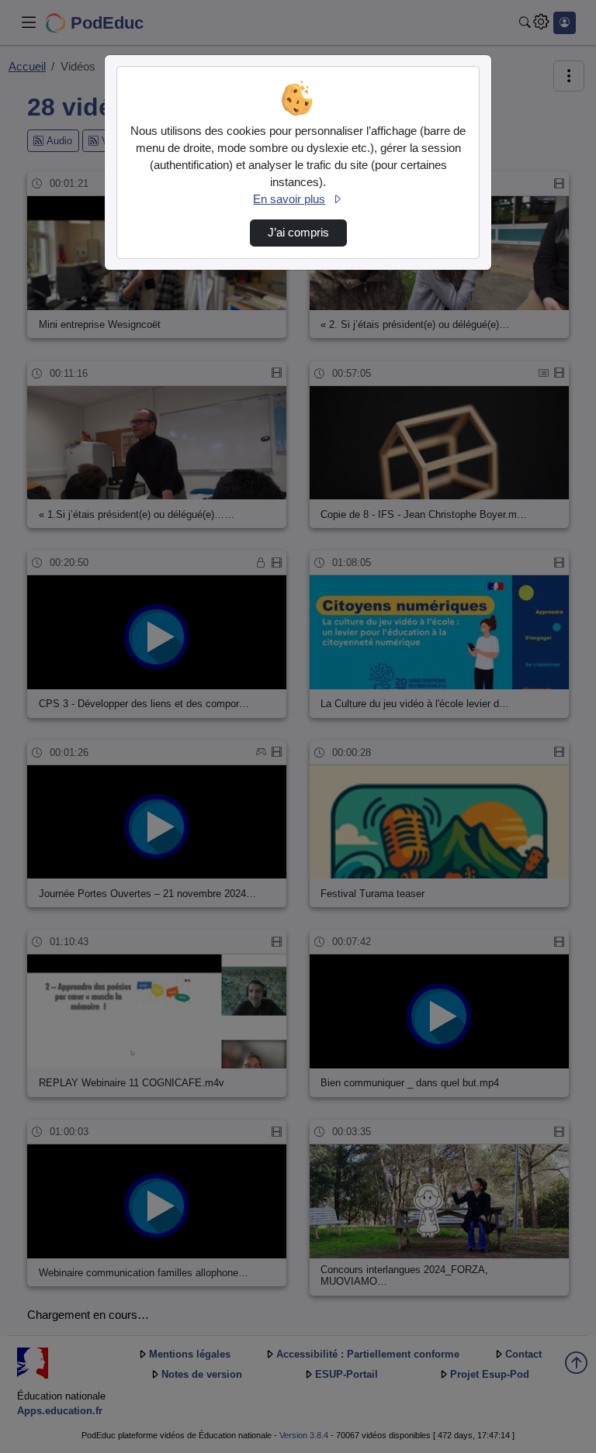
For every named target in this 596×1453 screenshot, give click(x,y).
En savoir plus (289, 199)
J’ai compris (298, 232)
